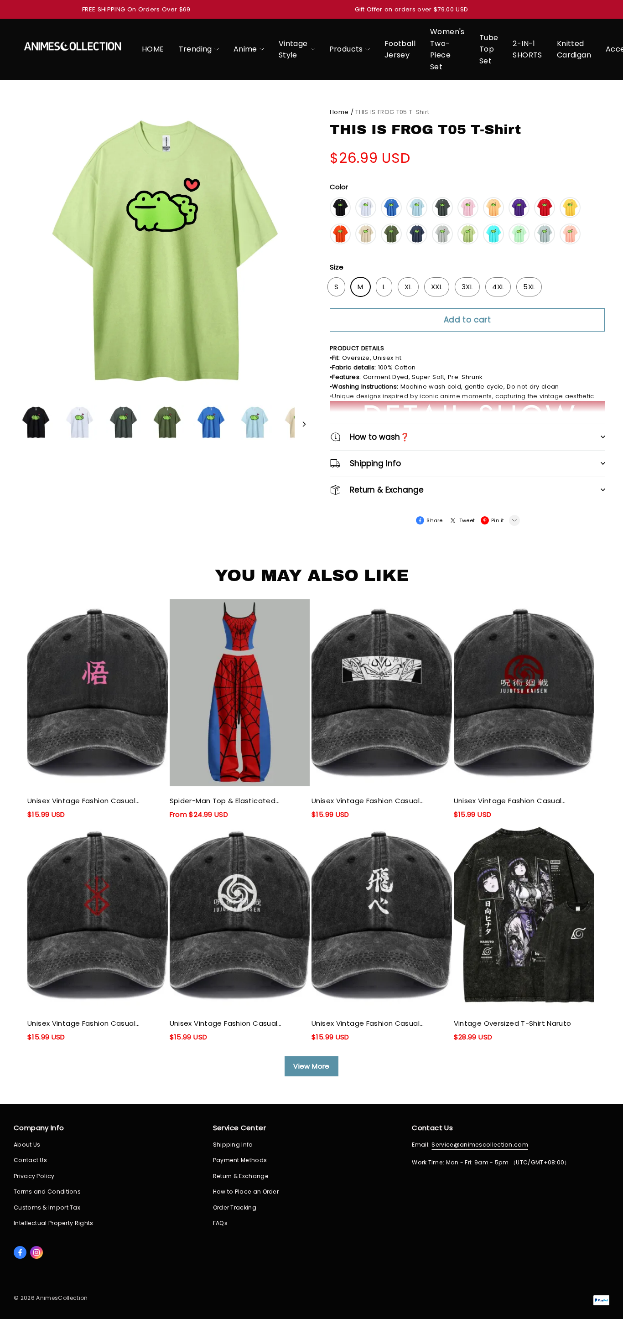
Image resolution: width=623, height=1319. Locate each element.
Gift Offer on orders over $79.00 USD (411, 9)
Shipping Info (233, 1144)
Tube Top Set (488, 49)
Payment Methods (240, 1160)
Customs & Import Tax (47, 1207)
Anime (245, 49)
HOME (153, 49)
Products (346, 49)
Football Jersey (399, 49)
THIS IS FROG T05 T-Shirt (392, 112)
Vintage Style (293, 49)
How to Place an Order (246, 1191)
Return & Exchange (241, 1176)
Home (339, 112)
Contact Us (30, 1160)
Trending (195, 49)
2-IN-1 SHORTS (527, 49)
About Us (27, 1144)
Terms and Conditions (47, 1191)
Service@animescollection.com (479, 1144)
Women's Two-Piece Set (447, 49)
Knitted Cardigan (574, 49)
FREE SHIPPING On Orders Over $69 (136, 9)
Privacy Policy (34, 1176)
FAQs (220, 1223)
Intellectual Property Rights (53, 1223)
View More (311, 1066)
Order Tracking (234, 1207)
